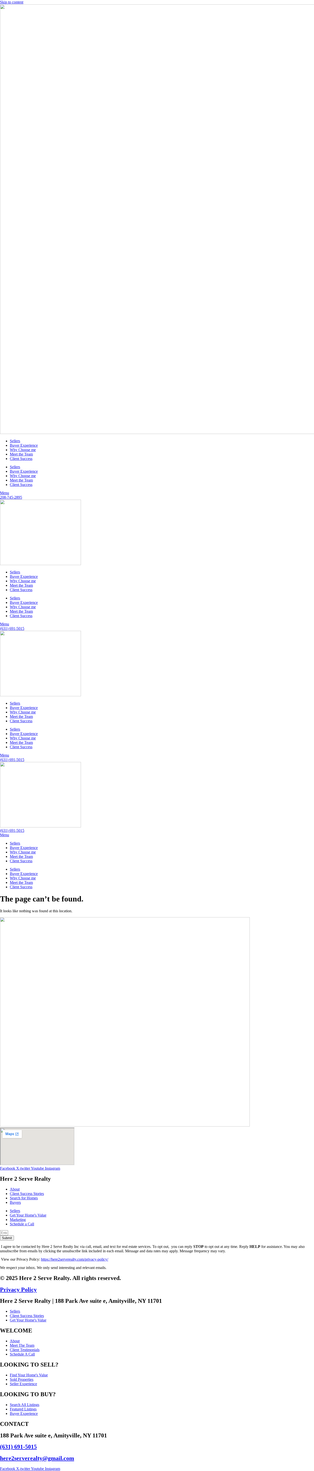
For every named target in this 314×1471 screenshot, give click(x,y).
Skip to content (11, 2)
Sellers (15, 441)
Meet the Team (21, 454)
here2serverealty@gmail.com (37, 1458)
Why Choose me (23, 450)
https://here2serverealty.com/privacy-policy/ (74, 1259)
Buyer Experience (24, 445)
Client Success (21, 459)
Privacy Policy (18, 1289)
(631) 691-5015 (18, 1447)
